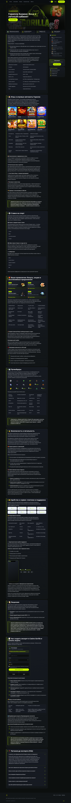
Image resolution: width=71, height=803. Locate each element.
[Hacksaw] (24, 381)
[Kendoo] (17, 384)
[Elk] (43, 381)
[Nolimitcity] (24, 384)
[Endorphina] (30, 388)
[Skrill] (22, 512)
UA (49, 1)
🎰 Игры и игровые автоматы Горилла (57, 38)
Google (14, 674)
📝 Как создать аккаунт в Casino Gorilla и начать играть (57, 54)
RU (51, 1)
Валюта (10, 662)
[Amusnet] (30, 381)
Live (57, 795)
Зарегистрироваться (19, 669)
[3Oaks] (30, 384)
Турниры (63, 795)
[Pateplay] (11, 388)
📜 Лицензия (54, 51)
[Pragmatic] (37, 381)
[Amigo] (43, 384)
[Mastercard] (22, 508)
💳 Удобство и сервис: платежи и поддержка (57, 49)
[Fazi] (17, 388)
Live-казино (15, 1)
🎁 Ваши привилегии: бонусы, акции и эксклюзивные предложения (57, 42)
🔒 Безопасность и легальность (57, 47)
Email (9, 653)
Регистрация (61, 1)
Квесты (32, 1)
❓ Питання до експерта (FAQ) (57, 55)
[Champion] (11, 381)
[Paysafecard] (41, 512)
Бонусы (20, 1)
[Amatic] (24, 388)
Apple (24, 674)
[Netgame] (37, 388)
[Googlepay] (41, 508)
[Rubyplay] (37, 384)
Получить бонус (13, 19)
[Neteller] (31, 512)
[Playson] (17, 381)
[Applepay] (12, 512)
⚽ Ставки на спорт (55, 40)
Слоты (10, 1)
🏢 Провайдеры (54, 45)
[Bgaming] (43, 388)
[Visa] (12, 508)
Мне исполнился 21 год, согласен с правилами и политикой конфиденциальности (19, 667)
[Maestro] (31, 508)
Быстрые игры (26, 1)
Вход (55, 1)
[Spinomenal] (11, 384)
